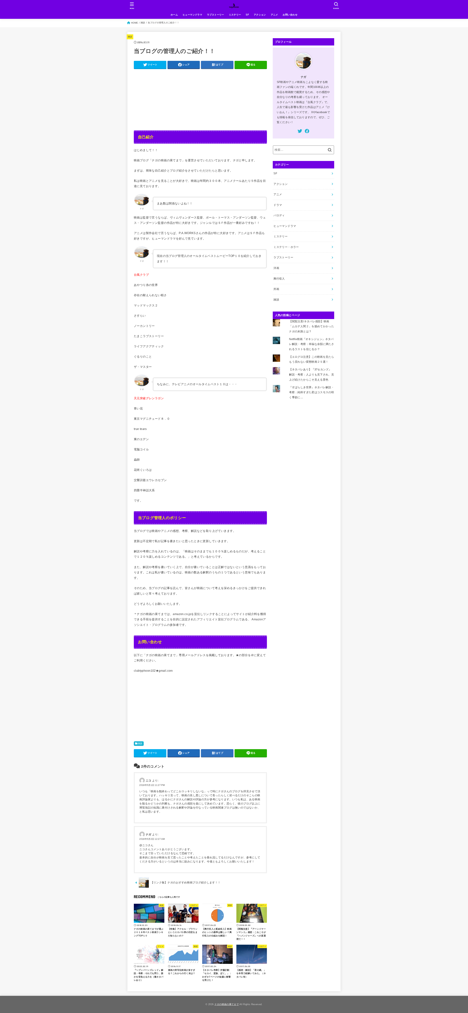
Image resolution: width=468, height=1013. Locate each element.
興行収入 (279, 278)
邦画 (276, 289)
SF (247, 14)
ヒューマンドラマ (192, 14)
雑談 (130, 36)
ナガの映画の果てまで (226, 1004)
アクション (260, 14)
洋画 (276, 268)
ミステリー (235, 14)
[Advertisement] (200, 97)
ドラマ (277, 205)
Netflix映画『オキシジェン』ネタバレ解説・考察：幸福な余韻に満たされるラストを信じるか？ (311, 344)
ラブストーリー (215, 14)
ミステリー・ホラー (286, 247)
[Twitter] (299, 131)
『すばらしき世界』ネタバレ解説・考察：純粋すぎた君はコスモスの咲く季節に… (311, 392)
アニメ (274, 14)
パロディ (279, 215)
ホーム (174, 14)
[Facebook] (307, 131)
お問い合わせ (290, 14)
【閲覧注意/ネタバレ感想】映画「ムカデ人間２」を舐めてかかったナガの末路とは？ (311, 326)
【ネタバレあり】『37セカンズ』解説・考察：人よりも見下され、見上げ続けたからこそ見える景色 (311, 374)
